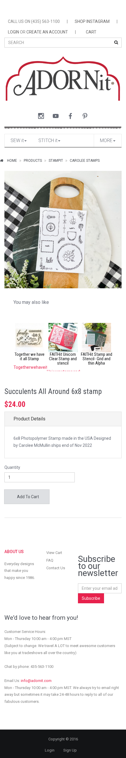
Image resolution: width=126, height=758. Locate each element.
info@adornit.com (36, 680)
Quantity (12, 467)
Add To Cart (27, 496)
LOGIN (13, 32)
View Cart (54, 552)
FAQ (49, 560)
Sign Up (70, 750)
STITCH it (47, 140)
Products (33, 161)
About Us (14, 551)
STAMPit (56, 161)
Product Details (29, 419)
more (106, 140)
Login (50, 750)
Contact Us (55, 568)
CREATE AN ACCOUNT (47, 32)
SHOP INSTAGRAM (92, 21)
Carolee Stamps (85, 161)
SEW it (17, 140)
